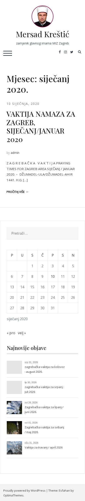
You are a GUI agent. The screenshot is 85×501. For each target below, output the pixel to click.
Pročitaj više (16, 192)
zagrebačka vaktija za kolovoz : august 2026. (45, 369)
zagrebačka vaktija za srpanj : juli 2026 (44, 389)
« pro (11, 332)
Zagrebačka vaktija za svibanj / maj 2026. (44, 429)
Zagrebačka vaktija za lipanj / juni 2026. (44, 409)
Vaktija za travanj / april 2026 (44, 447)
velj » (22, 332)
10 (53, 276)
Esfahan (64, 490)
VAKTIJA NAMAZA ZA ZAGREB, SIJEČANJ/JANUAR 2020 (41, 126)
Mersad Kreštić (42, 34)
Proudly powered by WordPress (24, 490)
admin (15, 153)
